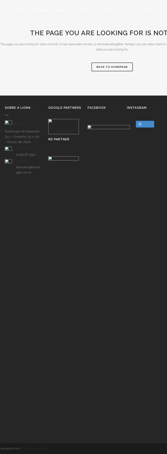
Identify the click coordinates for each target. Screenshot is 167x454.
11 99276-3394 (25, 154)
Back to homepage (112, 66)
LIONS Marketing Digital (34, 448)
